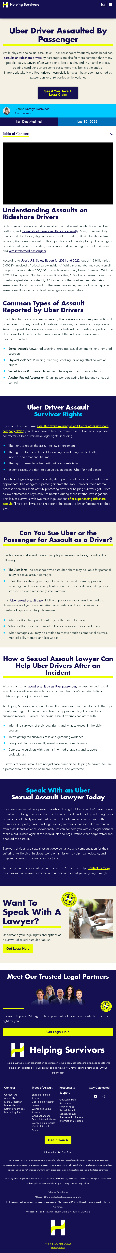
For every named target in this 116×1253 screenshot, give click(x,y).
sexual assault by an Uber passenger (52, 686)
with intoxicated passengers (27, 251)
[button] (110, 5)
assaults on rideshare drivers (23, 58)
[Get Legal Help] (103, 3)
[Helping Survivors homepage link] (21, 4)
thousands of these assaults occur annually (50, 231)
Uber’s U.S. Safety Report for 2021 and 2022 (50, 261)
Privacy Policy (58, 1247)
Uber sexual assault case (26, 600)
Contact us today (99, 868)
